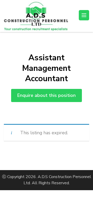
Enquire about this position (46, 95)
